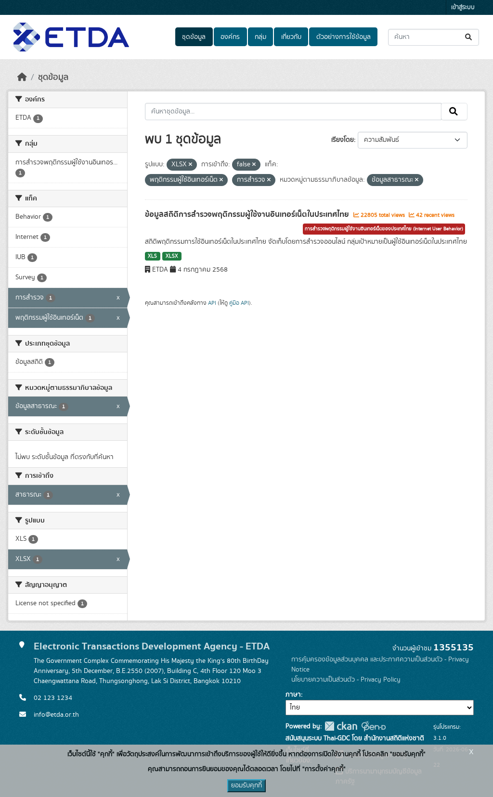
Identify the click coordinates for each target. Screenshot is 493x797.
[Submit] (469, 37)
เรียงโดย (342, 140)
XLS (152, 256)
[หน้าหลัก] (22, 77)
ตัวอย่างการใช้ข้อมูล (343, 37)
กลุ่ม (260, 37)
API (212, 303)
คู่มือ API (239, 303)
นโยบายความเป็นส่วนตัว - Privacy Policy (346, 680)
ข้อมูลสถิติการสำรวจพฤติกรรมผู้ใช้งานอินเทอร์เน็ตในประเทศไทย (248, 214)
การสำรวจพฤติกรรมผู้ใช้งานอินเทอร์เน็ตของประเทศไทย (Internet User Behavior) (384, 228)
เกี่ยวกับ (291, 37)
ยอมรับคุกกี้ (246, 785)
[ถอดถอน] (190, 165)
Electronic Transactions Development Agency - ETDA (152, 646)
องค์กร (230, 37)
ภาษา (293, 694)
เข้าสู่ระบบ (463, 7)
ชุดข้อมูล (194, 37)
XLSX (172, 256)
